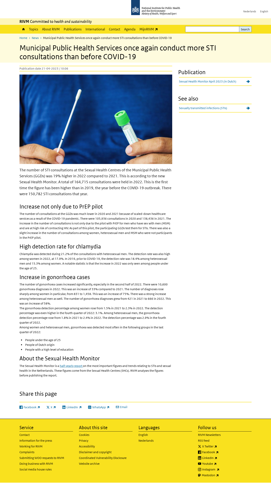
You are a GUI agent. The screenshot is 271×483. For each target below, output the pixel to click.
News (35, 38)
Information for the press (35, 440)
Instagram (221, 469)
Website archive (89, 464)
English (264, 11)
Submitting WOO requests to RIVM (41, 458)
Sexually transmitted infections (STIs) (203, 108)
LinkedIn (220, 458)
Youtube (219, 464)
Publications (73, 29)
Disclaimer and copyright (95, 452)
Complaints (26, 452)
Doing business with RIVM (36, 464)
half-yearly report (71, 366)
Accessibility (87, 446)
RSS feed (203, 440)
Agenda (130, 29)
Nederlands (249, 11)
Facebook (220, 452)
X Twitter (220, 446)
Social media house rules (35, 469)
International (95, 29)
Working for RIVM (30, 446)
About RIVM (51, 29)
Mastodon (221, 475)
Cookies (84, 435)
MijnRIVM (149, 29)
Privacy (83, 440)
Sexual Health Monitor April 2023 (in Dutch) (207, 81)
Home (23, 29)
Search (245, 29)
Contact (114, 29)
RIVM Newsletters (209, 435)
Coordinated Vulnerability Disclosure (103, 458)
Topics (33, 29)
